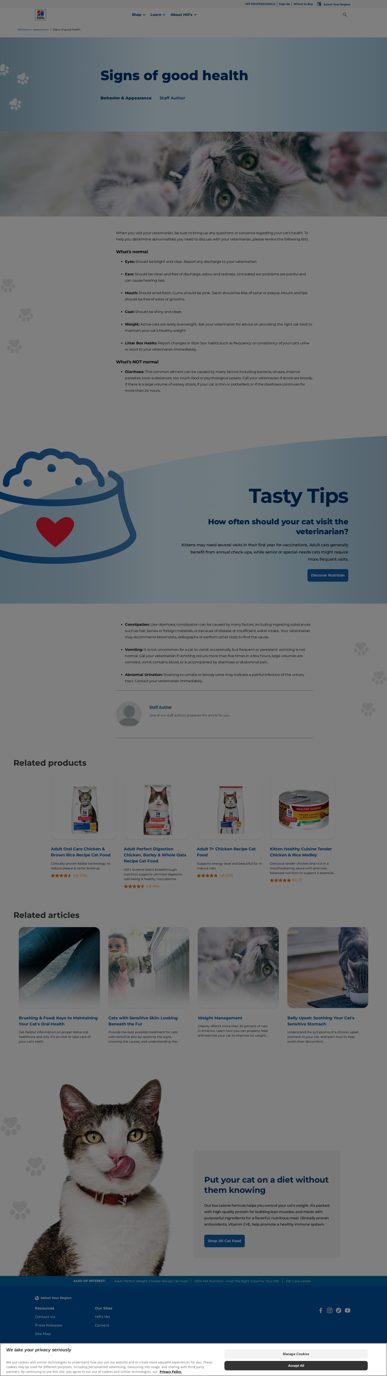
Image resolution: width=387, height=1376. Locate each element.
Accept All (296, 1365)
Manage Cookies (296, 1354)
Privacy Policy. (171, 1372)
